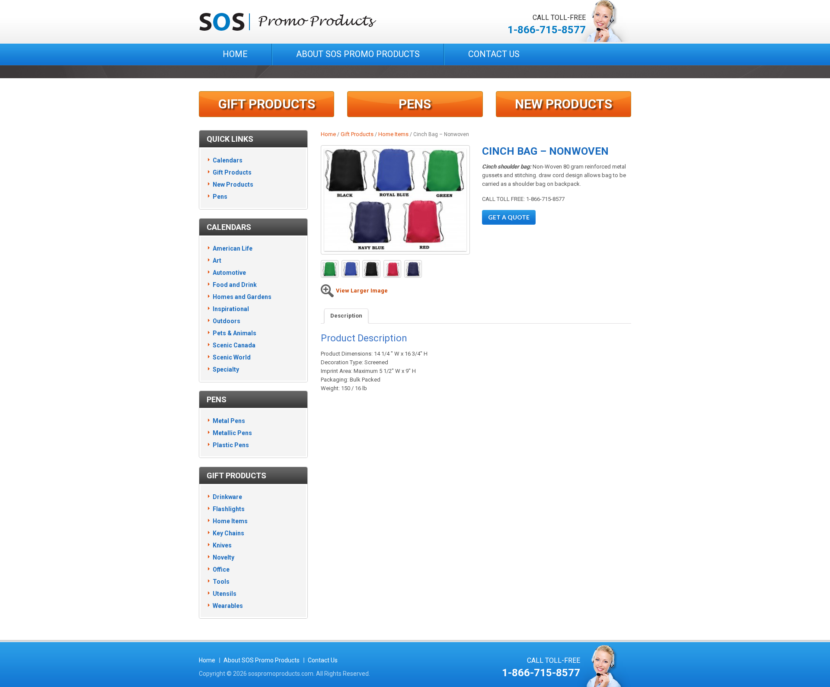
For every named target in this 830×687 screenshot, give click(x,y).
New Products (563, 103)
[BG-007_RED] (392, 269)
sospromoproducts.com (280, 673)
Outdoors (226, 321)
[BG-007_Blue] (350, 269)
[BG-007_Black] (371, 269)
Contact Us (494, 54)
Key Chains (228, 533)
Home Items (393, 134)
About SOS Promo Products (358, 54)
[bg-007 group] (395, 199)
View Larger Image (362, 290)
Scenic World (232, 357)
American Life (232, 248)
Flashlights (229, 509)
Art (217, 261)
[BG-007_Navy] (413, 269)
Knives (222, 545)
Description (346, 315)
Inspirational (231, 309)
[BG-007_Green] (329, 269)
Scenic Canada (234, 345)
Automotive (229, 273)
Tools (221, 582)
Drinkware (227, 497)
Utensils (224, 594)
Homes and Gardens (242, 297)
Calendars (228, 160)
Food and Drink (235, 285)
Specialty (226, 369)
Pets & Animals (234, 333)
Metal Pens (229, 421)
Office (221, 569)
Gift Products (266, 103)
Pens (415, 103)
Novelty (223, 557)
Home (235, 54)
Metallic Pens (232, 433)
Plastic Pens (231, 445)
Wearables (228, 606)
